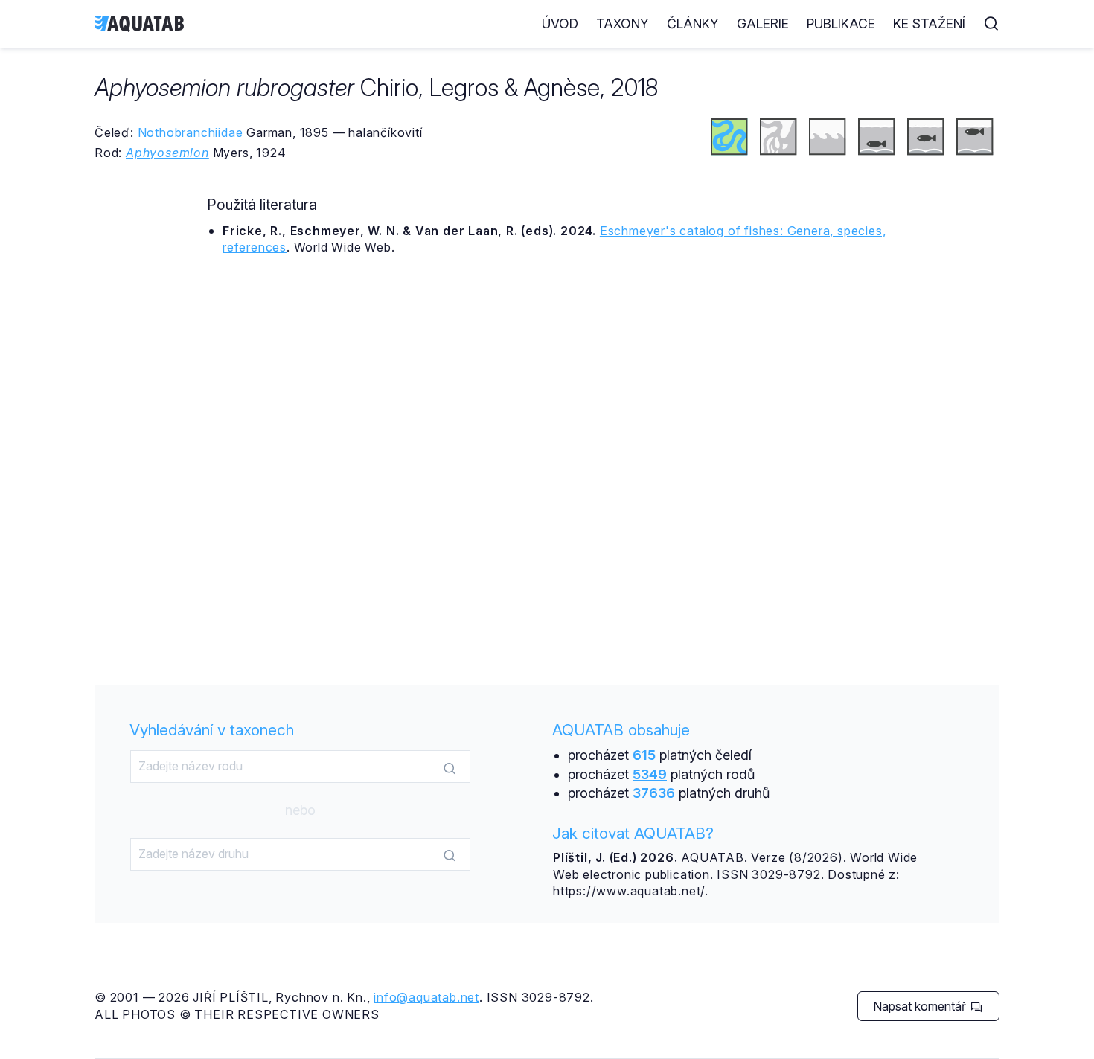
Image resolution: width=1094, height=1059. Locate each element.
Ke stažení (929, 23)
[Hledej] (449, 767)
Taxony (622, 23)
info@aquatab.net (426, 997)
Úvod (560, 23)
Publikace (841, 23)
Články (693, 23)
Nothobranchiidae (190, 132)
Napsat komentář (921, 1006)
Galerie (763, 23)
